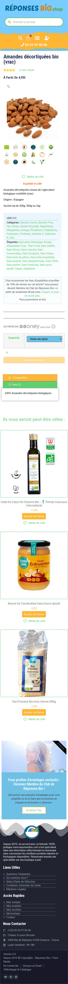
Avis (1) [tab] (16, 384)
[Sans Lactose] (42, 154)
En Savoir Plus (34, 810)
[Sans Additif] (24, 147)
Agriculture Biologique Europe (35, 242)
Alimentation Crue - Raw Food (23, 245)
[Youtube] (5, 977)
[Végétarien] (42, 162)
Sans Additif (47, 245)
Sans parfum (13, 264)
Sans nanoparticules (33, 261)
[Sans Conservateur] (51, 147)
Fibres (15, 226)
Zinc (12, 237)
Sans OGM (52, 261)
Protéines (25, 233)
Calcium (23, 222)
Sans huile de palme (18, 257)
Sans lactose (14, 261)
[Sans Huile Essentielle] (33, 154)
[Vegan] (33, 162)
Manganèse (13, 230)
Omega (25, 230)
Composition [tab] (20, 377)
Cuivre (33, 222)
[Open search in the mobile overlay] (34, 22)
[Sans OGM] (6, 162)
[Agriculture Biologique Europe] (6, 147)
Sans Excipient (30, 253)
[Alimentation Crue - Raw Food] (15, 147)
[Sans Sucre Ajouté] (24, 162)
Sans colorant (28, 249)
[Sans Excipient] (6, 154)
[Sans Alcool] (33, 147)
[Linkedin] (16, 977)
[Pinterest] (11, 977)
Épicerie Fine (45, 222)
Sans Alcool (13, 249)
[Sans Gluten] (15, 154)
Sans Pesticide (30, 264)
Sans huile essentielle (42, 257)
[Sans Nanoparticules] (51, 154)
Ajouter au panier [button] (34, 516)
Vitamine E (37, 233)
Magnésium (46, 226)
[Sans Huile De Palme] (24, 154)
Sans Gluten (46, 253)
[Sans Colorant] (42, 147)
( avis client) (26, 70)
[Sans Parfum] (15, 162)
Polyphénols (50, 230)
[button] (20, 38)
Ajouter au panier (34, 360)
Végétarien (29, 268)
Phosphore (36, 230)
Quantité (13, 337)
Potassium (12, 233)
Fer (8, 226)
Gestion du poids (29, 226)
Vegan (18, 268)
